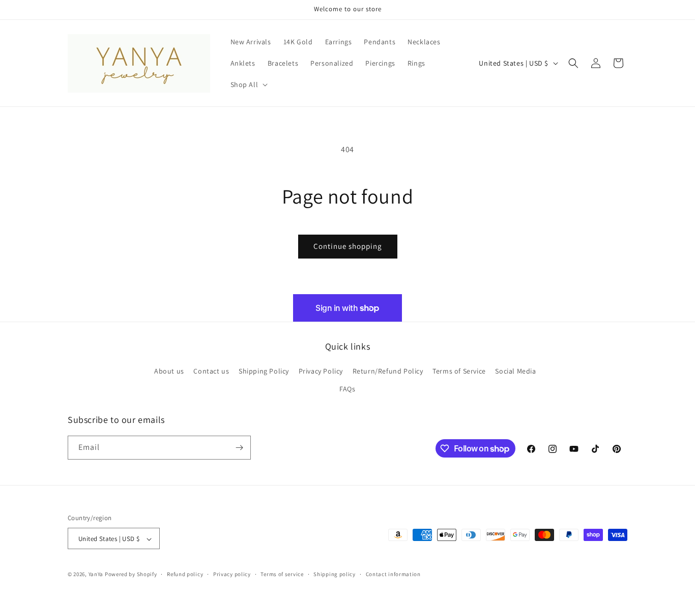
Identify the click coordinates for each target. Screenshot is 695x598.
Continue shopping (347, 246)
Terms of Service (459, 371)
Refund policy (185, 574)
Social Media (515, 371)
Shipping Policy (264, 371)
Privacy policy (232, 574)
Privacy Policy (321, 371)
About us (169, 371)
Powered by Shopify (131, 574)
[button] (248, 84)
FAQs (347, 389)
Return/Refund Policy (388, 371)
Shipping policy (334, 574)
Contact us (211, 371)
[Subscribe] (239, 448)
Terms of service (281, 574)
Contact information (393, 574)
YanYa (96, 574)
